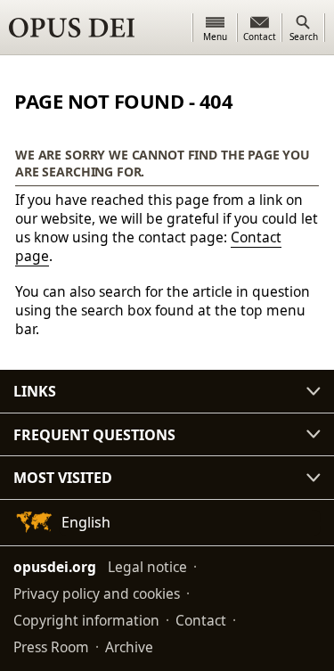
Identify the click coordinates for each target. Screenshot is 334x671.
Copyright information (86, 620)
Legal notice (147, 567)
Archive (129, 647)
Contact (200, 620)
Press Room (51, 647)
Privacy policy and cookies (96, 593)
